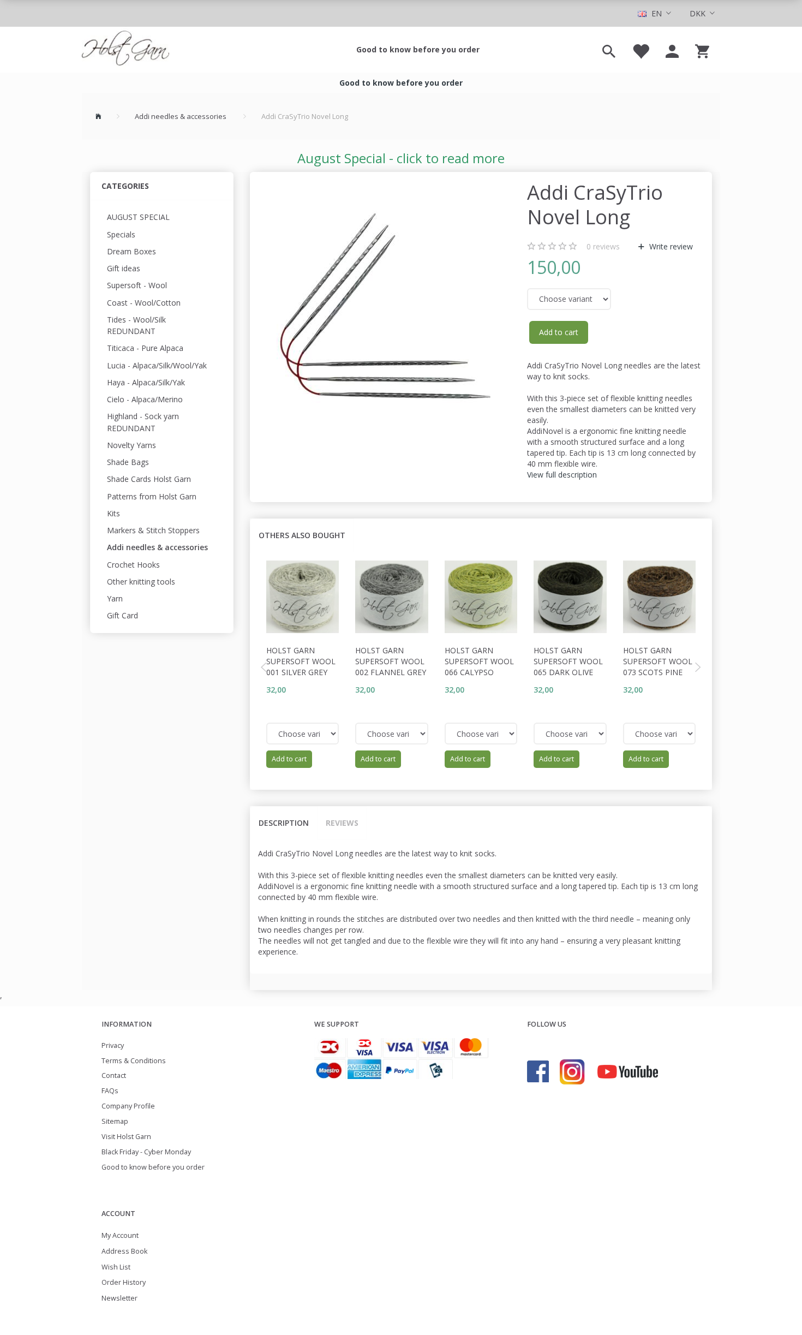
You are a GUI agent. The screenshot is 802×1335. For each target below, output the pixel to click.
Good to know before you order (418, 49)
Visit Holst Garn (126, 1136)
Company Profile (128, 1106)
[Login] (672, 50)
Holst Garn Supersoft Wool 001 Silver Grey (301, 661)
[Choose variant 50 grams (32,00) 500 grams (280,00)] (302, 733)
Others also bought (302, 535)
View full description (562, 474)
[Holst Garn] (125, 50)
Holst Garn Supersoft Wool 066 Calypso (479, 661)
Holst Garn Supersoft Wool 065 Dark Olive (568, 661)
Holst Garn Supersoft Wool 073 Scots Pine (657, 661)
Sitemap (114, 1121)
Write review (670, 246)
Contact (113, 1075)
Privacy (112, 1045)
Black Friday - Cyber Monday (146, 1152)
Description (284, 823)
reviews (603, 246)
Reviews (342, 823)
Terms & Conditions (133, 1060)
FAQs (109, 1090)
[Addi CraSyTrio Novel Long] (386, 311)
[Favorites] (640, 50)
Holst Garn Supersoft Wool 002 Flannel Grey (390, 661)
